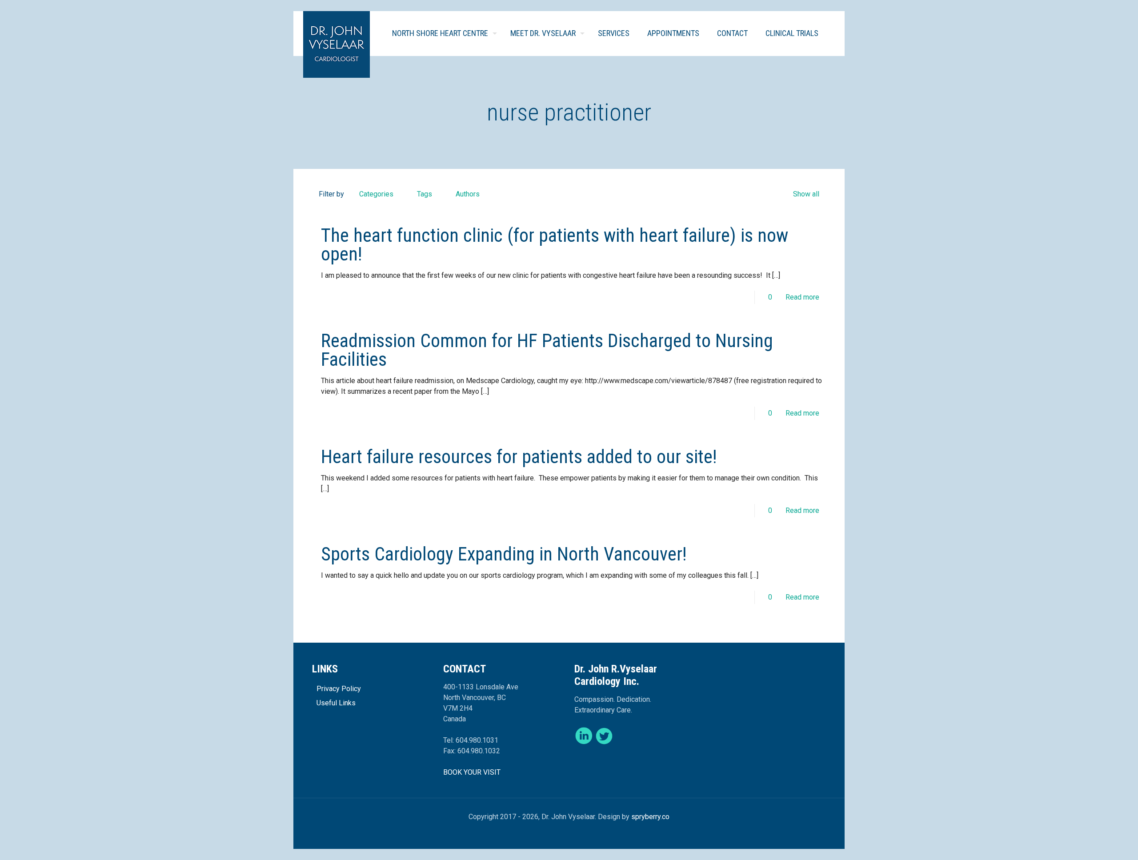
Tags (424, 194)
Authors (468, 194)
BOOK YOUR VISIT (472, 772)
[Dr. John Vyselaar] (336, 44)
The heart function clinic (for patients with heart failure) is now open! (554, 244)
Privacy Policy (339, 688)
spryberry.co (650, 816)
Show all (806, 194)
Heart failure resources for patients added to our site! (519, 457)
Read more (802, 297)
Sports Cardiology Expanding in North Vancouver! (504, 554)
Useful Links (336, 703)
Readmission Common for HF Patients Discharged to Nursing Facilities (547, 350)
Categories (376, 194)
